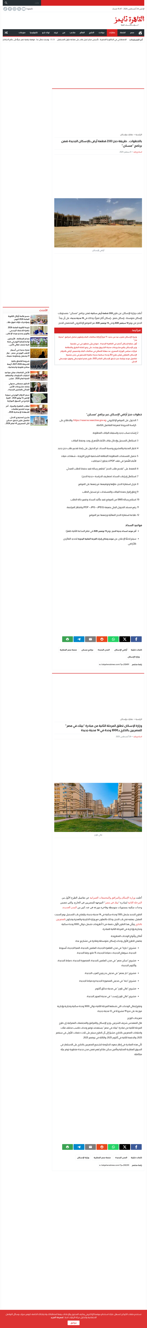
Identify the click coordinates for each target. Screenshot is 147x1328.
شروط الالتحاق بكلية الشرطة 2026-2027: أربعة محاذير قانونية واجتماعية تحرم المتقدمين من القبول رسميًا (17, 367)
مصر (132, 32)
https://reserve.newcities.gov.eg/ (89, 420)
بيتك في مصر (111, 902)
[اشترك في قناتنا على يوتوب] (23, 9)
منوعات (22, 32)
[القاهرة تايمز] (73, 20)
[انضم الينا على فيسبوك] (9, 9)
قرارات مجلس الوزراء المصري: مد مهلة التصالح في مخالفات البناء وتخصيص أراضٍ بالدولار (98, 351)
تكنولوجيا (34, 32)
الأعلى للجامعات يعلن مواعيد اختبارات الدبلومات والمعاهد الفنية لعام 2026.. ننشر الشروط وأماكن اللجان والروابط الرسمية (17, 378)
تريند (56, 32)
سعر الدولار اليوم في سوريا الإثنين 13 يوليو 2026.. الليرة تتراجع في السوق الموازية (17, 398)
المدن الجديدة (104, 650)
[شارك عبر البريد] (90, 639)
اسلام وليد (137, 152)
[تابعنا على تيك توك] (5, 9)
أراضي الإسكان (120, 650)
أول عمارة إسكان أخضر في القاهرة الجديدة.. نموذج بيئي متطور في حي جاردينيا (103, 343)
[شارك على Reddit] (102, 639)
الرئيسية (140, 32)
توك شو (46, 32)
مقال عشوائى (6, 32)
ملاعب (72, 32)
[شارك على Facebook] (136, 639)
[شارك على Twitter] (124, 639)
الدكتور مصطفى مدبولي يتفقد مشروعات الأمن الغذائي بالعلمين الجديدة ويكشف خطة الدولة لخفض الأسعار (17, 389)
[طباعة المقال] (67, 639)
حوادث (102, 32)
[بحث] (6, 3)
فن (63, 32)
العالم (82, 32)
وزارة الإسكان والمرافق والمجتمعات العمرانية (112, 897)
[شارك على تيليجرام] (79, 639)
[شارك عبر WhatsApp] (113, 639)
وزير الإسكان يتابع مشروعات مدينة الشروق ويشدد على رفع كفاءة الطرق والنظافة (101, 347)
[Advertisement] (73, 65)
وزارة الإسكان (134, 657)
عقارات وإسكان (126, 134)
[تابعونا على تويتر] (19, 9)
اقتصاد (123, 32)
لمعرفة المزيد (57, 1317)
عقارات (112, 32)
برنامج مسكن (87, 650)
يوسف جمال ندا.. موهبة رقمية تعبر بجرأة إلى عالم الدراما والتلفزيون (49, 39)
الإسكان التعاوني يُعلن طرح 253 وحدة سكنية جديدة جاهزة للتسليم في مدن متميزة (101, 355)
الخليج (91, 32)
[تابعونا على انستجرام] (14, 9)
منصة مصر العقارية (68, 650)
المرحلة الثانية (135, 902)
